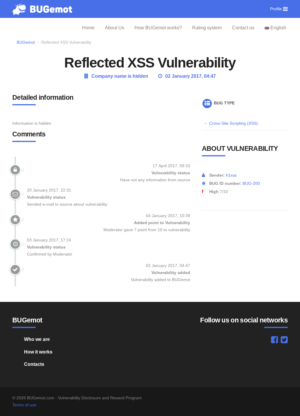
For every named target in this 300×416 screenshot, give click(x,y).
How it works (38, 351)
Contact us (243, 27)
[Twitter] (284, 341)
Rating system (207, 27)
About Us (114, 27)
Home (88, 27)
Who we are (37, 339)
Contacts (34, 364)
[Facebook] (274, 341)
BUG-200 (251, 183)
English (277, 27)
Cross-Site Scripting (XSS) (233, 123)
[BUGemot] (42, 8)
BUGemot (26, 42)
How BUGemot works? (158, 27)
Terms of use (24, 405)
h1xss (231, 175)
